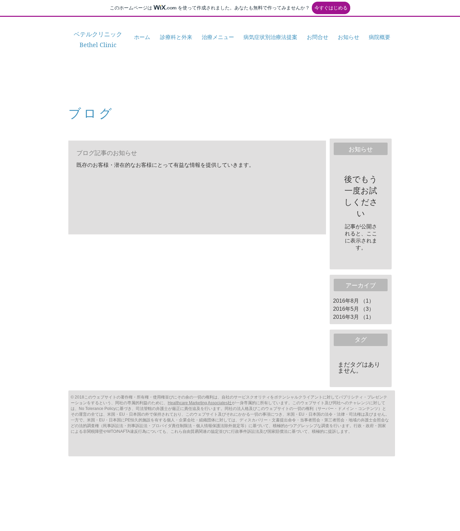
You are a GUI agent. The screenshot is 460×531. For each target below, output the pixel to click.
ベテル (83, 34)
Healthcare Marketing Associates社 (200, 403)
